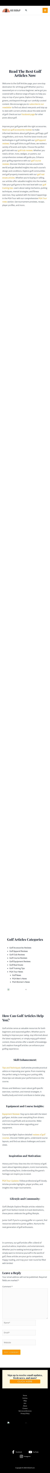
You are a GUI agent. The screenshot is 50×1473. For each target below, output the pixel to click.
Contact (25, 1408)
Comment (7, 1286)
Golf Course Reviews (18, 958)
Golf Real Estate (16, 965)
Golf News (16, 975)
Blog (25, 1401)
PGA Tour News (16, 971)
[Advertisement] (25, 41)
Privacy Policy (25, 1413)
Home (25, 1395)
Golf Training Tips (17, 968)
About (25, 1406)
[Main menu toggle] (45, 10)
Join (25, 1403)
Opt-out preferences (25, 1411)
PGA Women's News (21, 982)
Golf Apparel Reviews (18, 951)
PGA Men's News (19, 978)
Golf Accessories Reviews (20, 947)
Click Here (25, 1381)
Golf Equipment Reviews (20, 961)
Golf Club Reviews (17, 954)
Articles (25, 1398)
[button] (26, 10)
